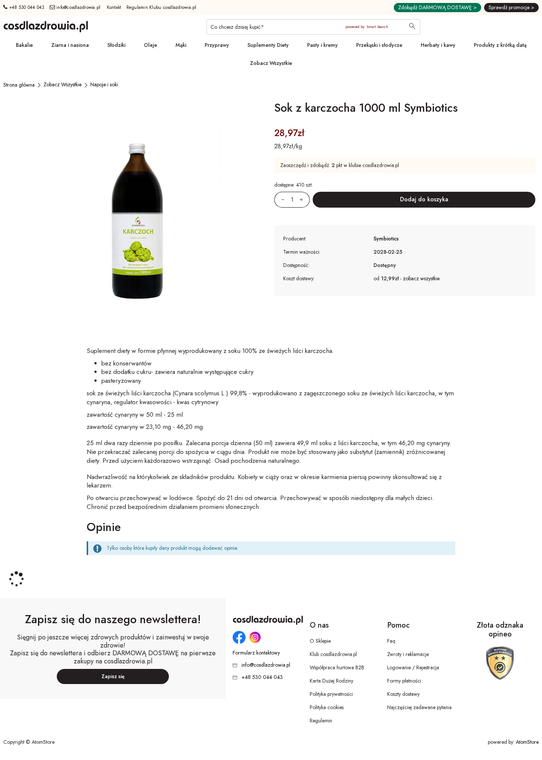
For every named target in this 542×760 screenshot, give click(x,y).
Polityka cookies (327, 707)
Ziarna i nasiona (70, 45)
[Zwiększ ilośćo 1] (304, 200)
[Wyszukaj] (412, 27)
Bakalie (24, 45)
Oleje (150, 45)
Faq (391, 641)
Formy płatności (404, 680)
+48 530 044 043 (25, 7)
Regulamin (321, 720)
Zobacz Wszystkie (271, 63)
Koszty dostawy (403, 694)
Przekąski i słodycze (379, 45)
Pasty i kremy (322, 45)
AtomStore (527, 742)
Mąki (181, 45)
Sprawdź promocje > (511, 7)
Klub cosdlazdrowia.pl (333, 654)
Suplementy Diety (268, 45)
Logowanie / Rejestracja (413, 667)
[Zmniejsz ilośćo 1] (279, 200)
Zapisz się (113, 676)
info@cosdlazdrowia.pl (78, 7)
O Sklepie (320, 641)
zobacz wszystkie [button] (421, 278)
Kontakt (114, 7)
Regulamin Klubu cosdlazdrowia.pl (161, 7)
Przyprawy (217, 45)
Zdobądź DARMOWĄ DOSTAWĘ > (437, 7)
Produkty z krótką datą (500, 45)
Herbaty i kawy (438, 45)
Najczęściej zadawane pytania (419, 707)
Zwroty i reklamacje (408, 654)
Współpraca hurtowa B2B (337, 667)
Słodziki (116, 45)
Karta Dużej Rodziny (331, 680)
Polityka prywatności (331, 694)
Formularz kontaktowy (256, 653)
